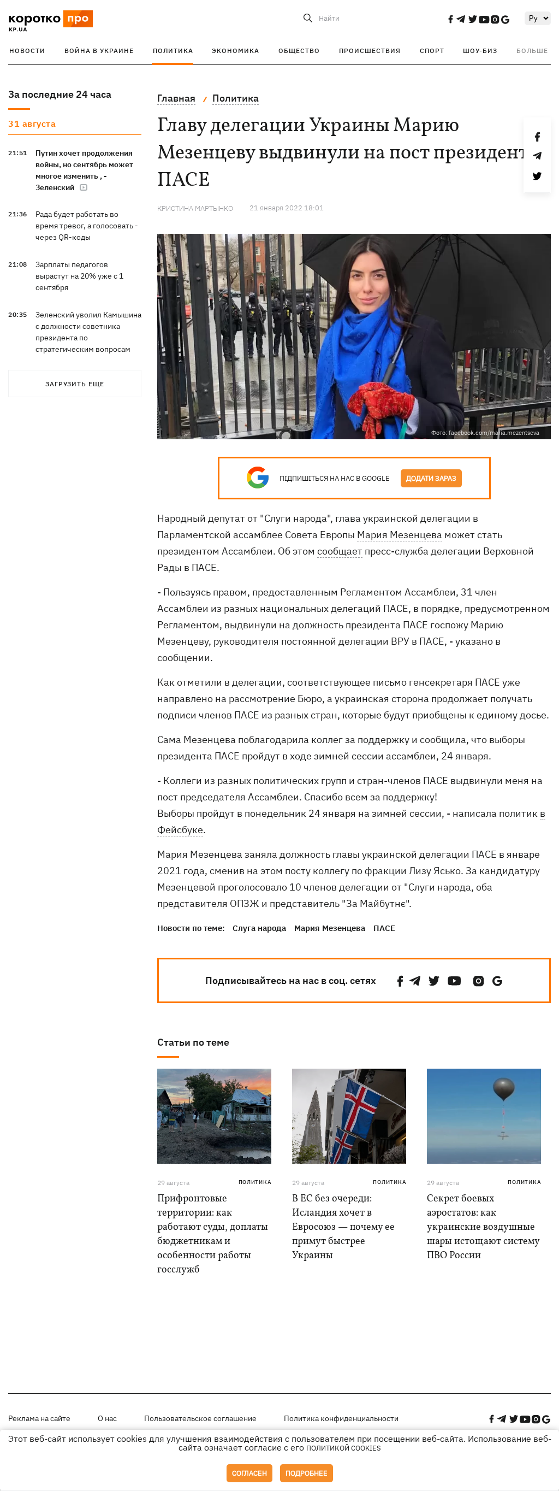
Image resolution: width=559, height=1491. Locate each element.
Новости (27, 50)
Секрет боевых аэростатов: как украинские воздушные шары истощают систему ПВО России (483, 1227)
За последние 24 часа (59, 94)
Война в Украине (99, 50)
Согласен (249, 1473)
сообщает (339, 551)
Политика (173, 50)
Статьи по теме (193, 1042)
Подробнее (307, 1473)
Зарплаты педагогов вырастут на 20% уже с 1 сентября (79, 276)
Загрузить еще (74, 384)
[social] (450, 19)
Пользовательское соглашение (200, 1418)
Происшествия (370, 50)
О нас (107, 1418)
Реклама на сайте (39, 1418)
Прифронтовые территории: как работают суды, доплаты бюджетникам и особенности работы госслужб (212, 1234)
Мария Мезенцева (399, 534)
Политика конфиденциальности (341, 1418)
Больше (532, 50)
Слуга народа (259, 928)
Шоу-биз (480, 50)
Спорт (432, 50)
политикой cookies (343, 1448)
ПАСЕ (384, 928)
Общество (299, 50)
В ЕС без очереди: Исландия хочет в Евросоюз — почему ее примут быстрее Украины (343, 1227)
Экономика (235, 50)
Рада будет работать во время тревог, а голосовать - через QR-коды (86, 225)
